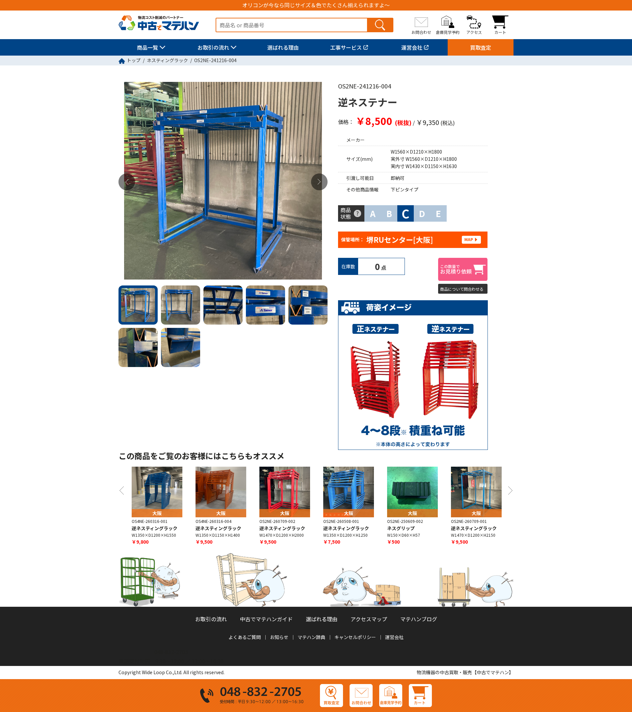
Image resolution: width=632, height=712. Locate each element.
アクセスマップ (369, 619)
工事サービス (346, 47)
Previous (126, 182)
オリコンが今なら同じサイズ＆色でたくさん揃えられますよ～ (316, 5)
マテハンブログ (418, 619)
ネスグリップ (401, 528)
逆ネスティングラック (154, 528)
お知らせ (279, 637)
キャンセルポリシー (355, 637)
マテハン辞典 (311, 637)
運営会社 (411, 47)
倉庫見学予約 (448, 32)
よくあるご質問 (244, 637)
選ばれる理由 (283, 47)
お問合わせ (421, 32)
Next (319, 182)
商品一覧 (147, 47)
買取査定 (480, 47)
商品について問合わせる (462, 289)
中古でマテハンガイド (266, 619)
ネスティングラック (167, 60)
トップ (134, 60)
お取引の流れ (213, 47)
